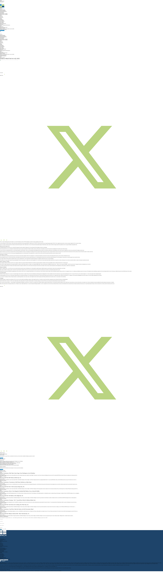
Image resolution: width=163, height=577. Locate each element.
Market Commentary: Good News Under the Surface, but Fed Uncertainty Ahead (16, 509)
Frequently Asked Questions (4, 546)
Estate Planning (2, 37)
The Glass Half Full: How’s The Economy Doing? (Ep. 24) (8, 463)
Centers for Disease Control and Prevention (12, 243)
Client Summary (6, 559)
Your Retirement (2, 21)
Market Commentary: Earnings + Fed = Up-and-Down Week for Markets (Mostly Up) (17, 500)
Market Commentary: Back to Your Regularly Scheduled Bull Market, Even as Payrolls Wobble (19, 491)
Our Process (1, 17)
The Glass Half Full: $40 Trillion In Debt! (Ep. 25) (10, 477)
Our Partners (1, 545)
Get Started (1, 469)
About (1, 15)
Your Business (2, 20)
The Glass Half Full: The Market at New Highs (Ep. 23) (11, 495)
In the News (1, 24)
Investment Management (3, 11)
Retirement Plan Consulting (3, 13)
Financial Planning (2, 9)
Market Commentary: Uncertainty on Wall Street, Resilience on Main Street (10, 462)
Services (1, 34)
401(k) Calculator (2, 53)
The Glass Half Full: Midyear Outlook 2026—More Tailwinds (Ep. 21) (14, 513)
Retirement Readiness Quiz (3, 27)
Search (1, 0)
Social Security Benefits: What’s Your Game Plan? (7, 464)
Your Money (1, 19)
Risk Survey (1, 26)
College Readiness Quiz (3, 29)
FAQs (1, 18)
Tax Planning (2, 38)
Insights (1, 44)
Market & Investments (3, 23)
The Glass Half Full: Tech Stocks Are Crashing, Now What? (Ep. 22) (14, 504)
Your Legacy (1, 47)
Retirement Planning (2, 10)
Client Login (1, 559)
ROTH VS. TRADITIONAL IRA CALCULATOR (7, 54)
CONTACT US (2, 30)
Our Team (1, 16)
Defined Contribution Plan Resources (5, 50)
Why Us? (1, 41)
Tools (0, 25)
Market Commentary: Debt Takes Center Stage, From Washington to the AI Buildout (11, 461)
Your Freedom (2, 22)
